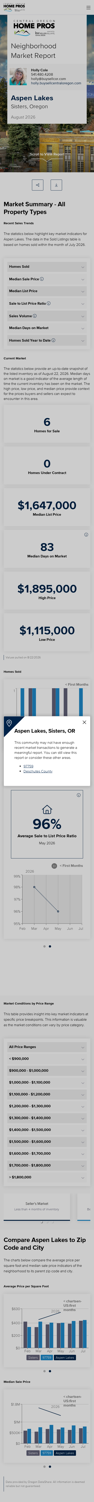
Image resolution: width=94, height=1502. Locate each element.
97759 (28, 766)
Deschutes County (38, 771)
